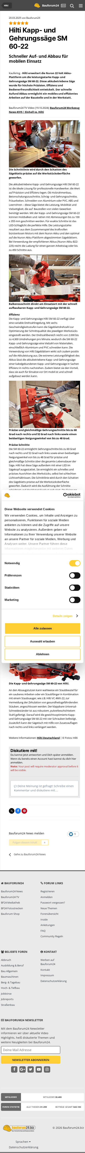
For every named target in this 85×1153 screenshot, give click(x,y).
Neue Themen (49, 908)
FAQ (43, 930)
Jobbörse (6, 993)
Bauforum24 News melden (26, 833)
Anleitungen (48, 925)
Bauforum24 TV (10, 897)
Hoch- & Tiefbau (10, 988)
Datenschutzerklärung (54, 981)
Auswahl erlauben (42, 641)
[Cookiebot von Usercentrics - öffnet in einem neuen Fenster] (63, 495)
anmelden (16, 762)
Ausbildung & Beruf (12, 965)
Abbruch (6, 960)
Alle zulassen (42, 628)
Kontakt (45, 970)
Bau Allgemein (9, 971)
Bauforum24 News (12, 891)
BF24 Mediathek (10, 902)
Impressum (47, 975)
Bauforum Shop (10, 914)
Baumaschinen (9, 976)
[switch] (74, 575)
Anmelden (47, 897)
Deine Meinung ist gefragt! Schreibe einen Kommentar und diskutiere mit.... (44, 788)
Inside (44, 919)
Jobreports (7, 999)
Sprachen (22, 1142)
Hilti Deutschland (48, 738)
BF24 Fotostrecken (12, 908)
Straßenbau (8, 1005)
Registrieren (48, 891)
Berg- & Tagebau (10, 982)
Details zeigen (62, 616)
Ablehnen (42, 654)
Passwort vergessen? (53, 902)
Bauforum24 (50, 5)
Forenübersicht (50, 914)
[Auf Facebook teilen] (18, 811)
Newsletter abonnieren (30, 1060)
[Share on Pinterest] (24, 811)
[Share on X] (11, 811)
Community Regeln (52, 936)
